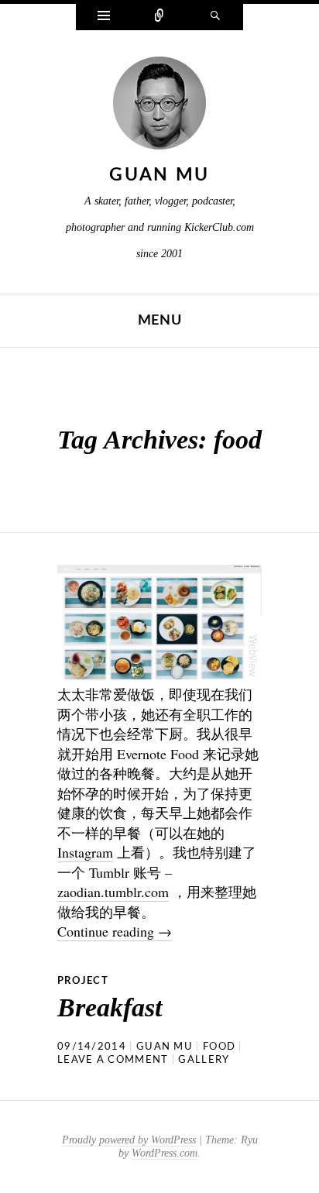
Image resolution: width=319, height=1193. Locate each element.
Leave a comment (113, 1060)
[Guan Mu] (159, 107)
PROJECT (82, 981)
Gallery (203, 1060)
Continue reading (114, 931)
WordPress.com (164, 1153)
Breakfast (109, 1007)
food (219, 1047)
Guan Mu (159, 175)
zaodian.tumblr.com (113, 891)
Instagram (85, 852)
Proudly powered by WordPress (129, 1140)
